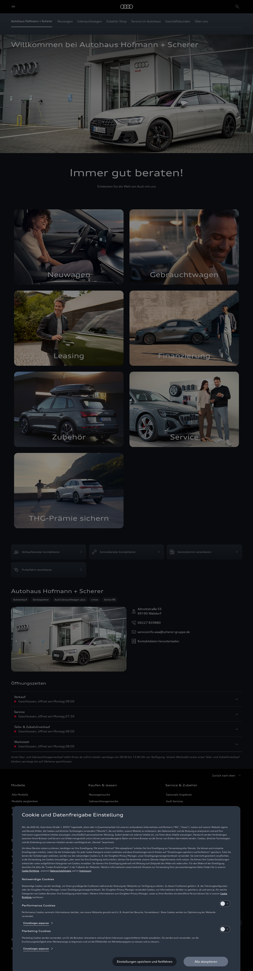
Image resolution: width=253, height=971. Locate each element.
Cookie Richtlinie (30, 870)
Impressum (85, 870)
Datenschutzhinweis (60, 870)
